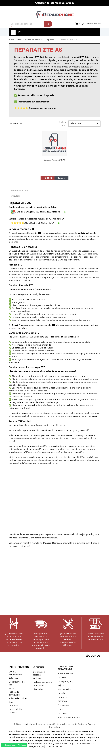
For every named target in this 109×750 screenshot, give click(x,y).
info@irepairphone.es (68, 717)
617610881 (67, 3)
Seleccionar (84, 123)
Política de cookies (18, 698)
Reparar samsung (45, 737)
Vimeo (91, 661)
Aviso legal (14, 678)
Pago (11, 688)
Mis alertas (38, 689)
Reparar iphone (28, 737)
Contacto (13, 705)
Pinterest (86, 661)
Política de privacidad (14, 693)
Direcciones (38, 685)
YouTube (80, 661)
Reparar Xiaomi (79, 737)
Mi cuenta (38, 667)
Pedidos (37, 678)
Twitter (74, 661)
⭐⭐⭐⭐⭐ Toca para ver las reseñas (35, 108)
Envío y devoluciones (15, 673)
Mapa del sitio (15, 709)
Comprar (61, 178)
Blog (11, 702)
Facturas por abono (42, 682)
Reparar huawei (62, 737)
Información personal (39, 673)
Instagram (97, 661)
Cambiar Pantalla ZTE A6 (54, 160)
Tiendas (12, 712)
